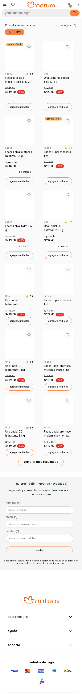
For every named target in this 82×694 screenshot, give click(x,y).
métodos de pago (41, 662)
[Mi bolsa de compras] (77, 4)
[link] (19, 81)
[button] (29, 47)
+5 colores (62, 246)
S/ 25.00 (48, 376)
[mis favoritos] (13, 4)
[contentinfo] (30, 74)
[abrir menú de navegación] (4, 4)
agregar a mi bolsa (19, 107)
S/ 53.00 (10, 310)
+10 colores (24, 172)
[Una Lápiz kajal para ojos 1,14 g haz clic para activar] (47, 98)
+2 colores (24, 246)
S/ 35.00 (10, 236)
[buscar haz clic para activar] (75, 13)
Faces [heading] (8, 73)
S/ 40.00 (10, 88)
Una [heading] (46, 73)
